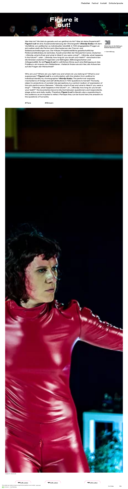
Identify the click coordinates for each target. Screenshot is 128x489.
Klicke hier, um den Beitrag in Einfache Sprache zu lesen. (113, 46)
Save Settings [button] (111, 486)
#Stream (49, 103)
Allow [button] (120, 486)
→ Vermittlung (109, 51)
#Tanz (28, 103)
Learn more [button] (38, 485)
